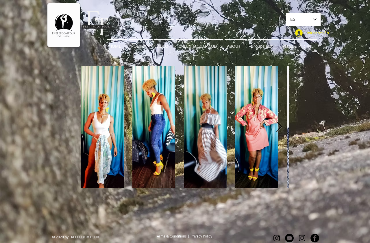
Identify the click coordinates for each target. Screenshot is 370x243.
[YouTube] (289, 238)
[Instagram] (276, 238)
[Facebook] (314, 238)
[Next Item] (279, 127)
